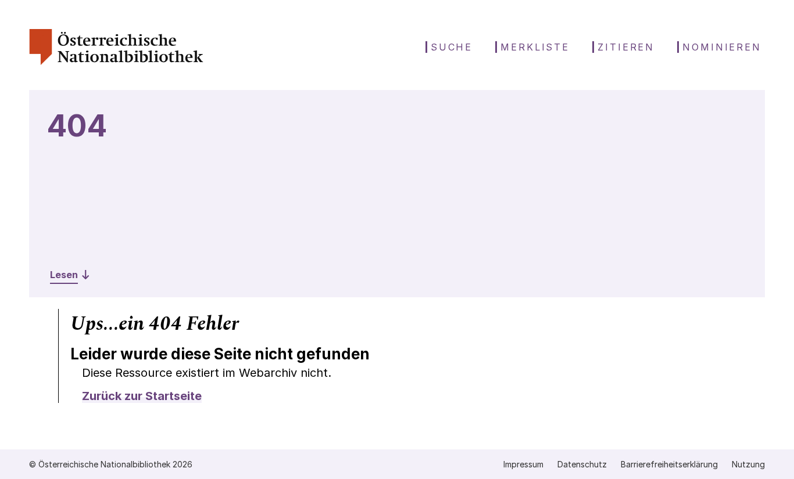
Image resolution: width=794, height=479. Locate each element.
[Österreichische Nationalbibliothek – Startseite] (116, 62)
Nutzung (748, 464)
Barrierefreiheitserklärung (669, 464)
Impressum (523, 464)
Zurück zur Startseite (142, 396)
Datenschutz (582, 464)
